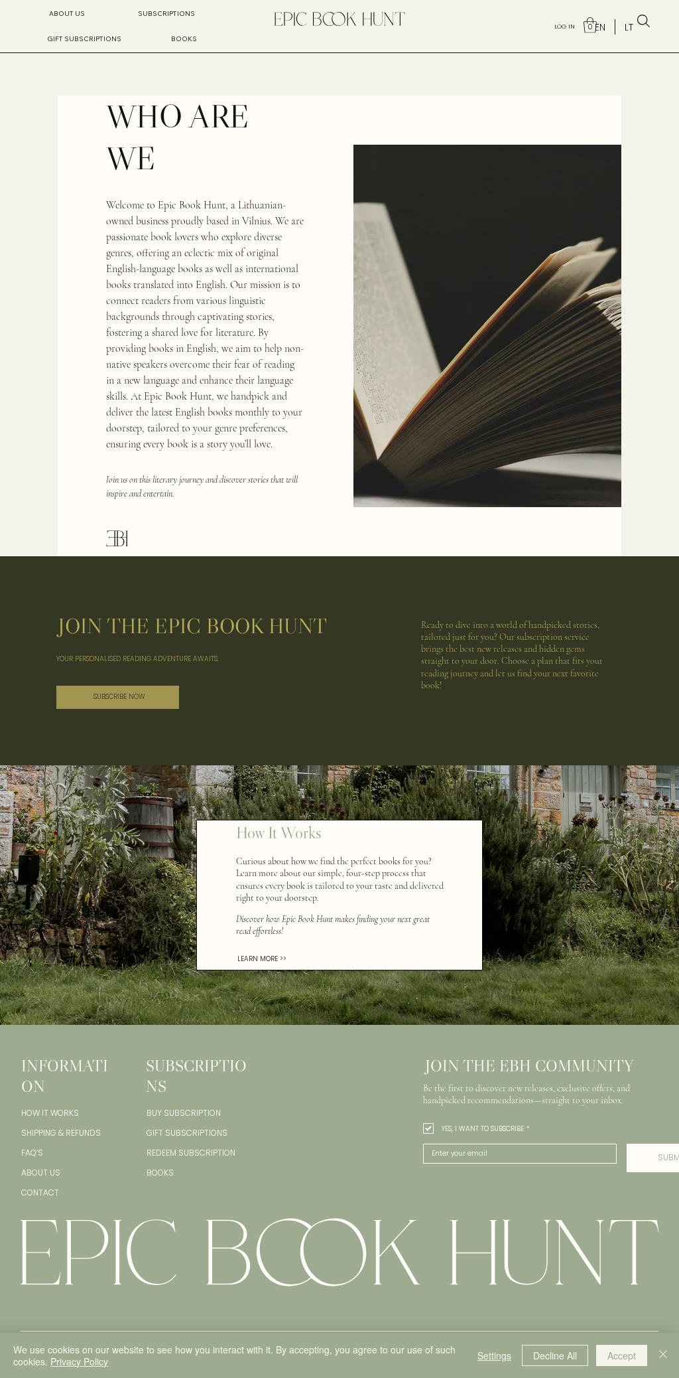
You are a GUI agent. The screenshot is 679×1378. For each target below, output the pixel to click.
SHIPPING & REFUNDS (61, 1132)
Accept (621, 1355)
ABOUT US (40, 1172)
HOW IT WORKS (50, 1112)
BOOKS (160, 1172)
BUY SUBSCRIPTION (184, 1112)
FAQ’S (32, 1152)
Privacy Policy (79, 1361)
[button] (166, 14)
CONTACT (40, 1192)
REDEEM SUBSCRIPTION (191, 1152)
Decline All (555, 1355)
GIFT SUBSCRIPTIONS (187, 1132)
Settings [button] (494, 1355)
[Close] (663, 1355)
